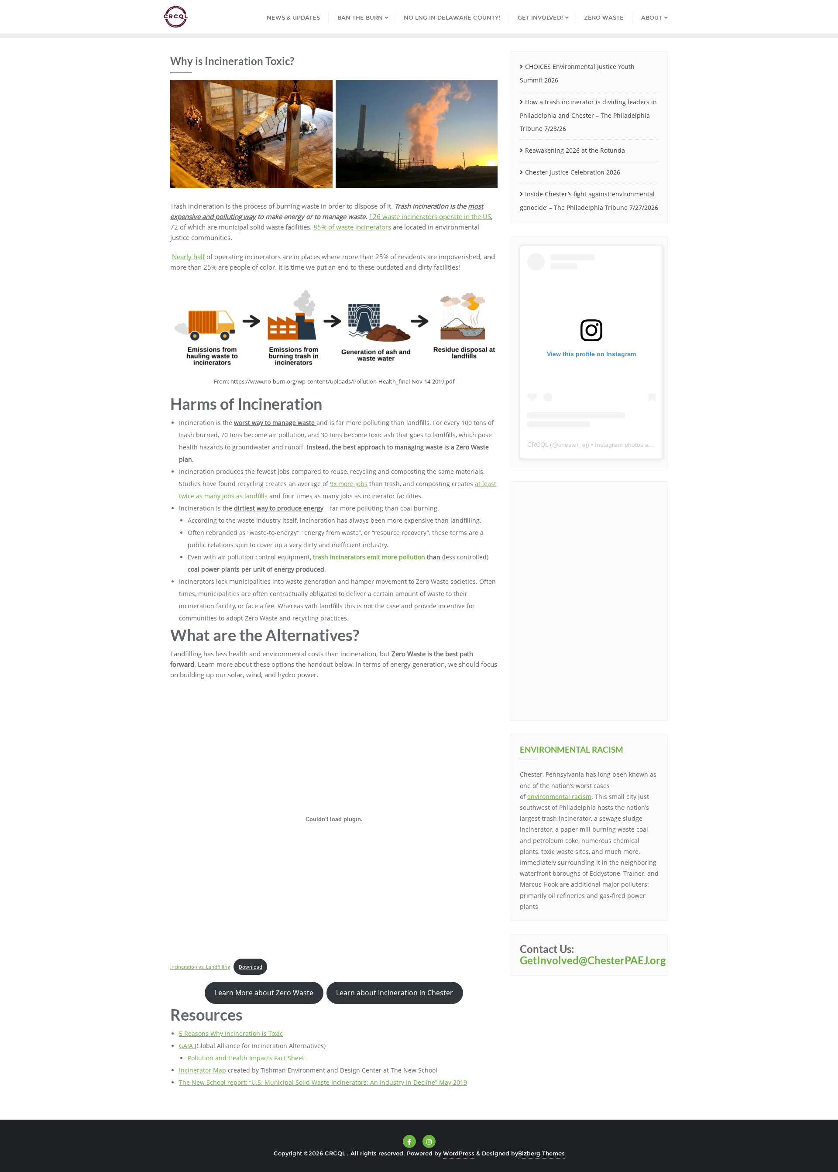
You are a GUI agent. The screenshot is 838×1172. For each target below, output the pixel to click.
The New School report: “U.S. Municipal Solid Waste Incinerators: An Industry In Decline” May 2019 (323, 1082)
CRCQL (537, 444)
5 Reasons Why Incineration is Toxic (231, 1033)
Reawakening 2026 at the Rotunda (575, 150)
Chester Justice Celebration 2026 (572, 172)
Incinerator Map (202, 1070)
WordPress (458, 1153)
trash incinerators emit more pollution (369, 557)
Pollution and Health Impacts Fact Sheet (246, 1058)
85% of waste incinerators (352, 227)
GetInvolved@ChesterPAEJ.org (593, 960)
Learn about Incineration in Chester (394, 992)
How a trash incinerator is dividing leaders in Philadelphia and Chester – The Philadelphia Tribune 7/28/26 (588, 115)
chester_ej (572, 444)
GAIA (187, 1046)
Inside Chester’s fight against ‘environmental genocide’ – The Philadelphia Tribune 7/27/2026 (589, 201)
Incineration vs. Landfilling (200, 966)
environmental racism (559, 796)
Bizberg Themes (541, 1153)
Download (250, 966)
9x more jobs (348, 484)
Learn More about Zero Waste (264, 992)
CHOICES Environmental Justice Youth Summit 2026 (577, 73)
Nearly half (188, 256)
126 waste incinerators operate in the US (430, 216)
